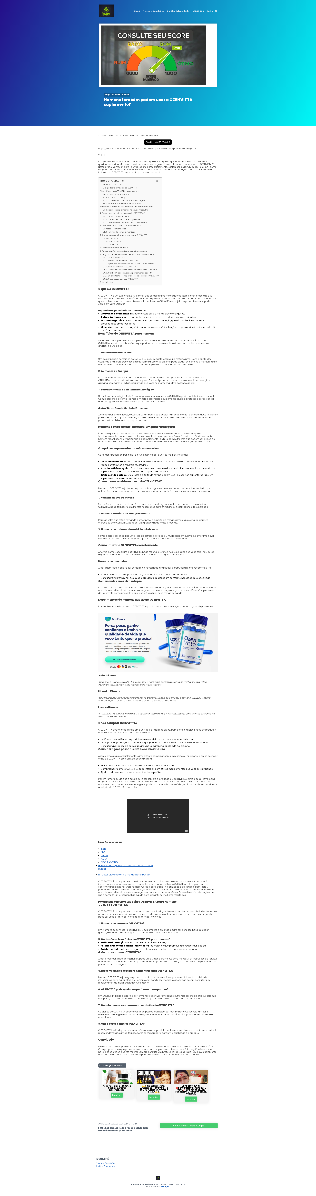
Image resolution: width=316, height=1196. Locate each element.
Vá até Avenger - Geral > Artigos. (188, 1125)
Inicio (103, 848)
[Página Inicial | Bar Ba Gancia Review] (106, 16)
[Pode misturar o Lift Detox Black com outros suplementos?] (116, 1083)
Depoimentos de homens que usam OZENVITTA (124, 235)
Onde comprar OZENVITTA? (114, 247)
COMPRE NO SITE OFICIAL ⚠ (158, 142)
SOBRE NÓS (198, 11)
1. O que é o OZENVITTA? (116, 257)
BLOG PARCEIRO (109, 862)
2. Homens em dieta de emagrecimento (124, 219)
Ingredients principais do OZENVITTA (121, 188)
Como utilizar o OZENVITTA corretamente (121, 225)
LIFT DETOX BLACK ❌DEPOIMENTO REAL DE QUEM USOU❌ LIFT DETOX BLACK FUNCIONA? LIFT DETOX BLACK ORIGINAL (191, 1089)
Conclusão (107, 282)
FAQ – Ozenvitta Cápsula (117, 94)
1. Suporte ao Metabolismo (117, 194)
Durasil (104, 855)
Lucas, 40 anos (112, 244)
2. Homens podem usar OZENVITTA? (122, 260)
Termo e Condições (153, 11)
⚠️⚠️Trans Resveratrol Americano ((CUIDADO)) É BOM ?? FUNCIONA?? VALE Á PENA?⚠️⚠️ (154, 1088)
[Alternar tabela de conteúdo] (156, 181)
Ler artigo (116, 1095)
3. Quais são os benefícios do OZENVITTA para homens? (131, 263)
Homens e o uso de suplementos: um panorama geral (127, 206)
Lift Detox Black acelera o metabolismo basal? (124, 874)
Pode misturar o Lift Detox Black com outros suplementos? (117, 1087)
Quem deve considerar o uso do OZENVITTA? (123, 213)
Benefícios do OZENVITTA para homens (120, 191)
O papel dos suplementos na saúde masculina (127, 210)
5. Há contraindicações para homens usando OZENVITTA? (132, 270)
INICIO (136, 11)
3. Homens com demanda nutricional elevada (127, 222)
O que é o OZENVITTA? (111, 184)
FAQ (209, 11)
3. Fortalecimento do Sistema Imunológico (125, 200)
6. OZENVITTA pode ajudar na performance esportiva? (130, 273)
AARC (104, 858)
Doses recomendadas (116, 229)
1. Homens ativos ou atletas (118, 216)
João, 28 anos (112, 238)
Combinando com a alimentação (121, 232)
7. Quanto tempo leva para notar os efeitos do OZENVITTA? (132, 276)
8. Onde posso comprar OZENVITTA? (122, 279)
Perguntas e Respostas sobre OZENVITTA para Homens (128, 254)
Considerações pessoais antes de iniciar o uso (124, 251)
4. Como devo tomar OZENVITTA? (121, 267)
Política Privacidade (178, 11)
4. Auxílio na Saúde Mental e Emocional (123, 203)
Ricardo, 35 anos (113, 241)
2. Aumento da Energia (116, 197)
